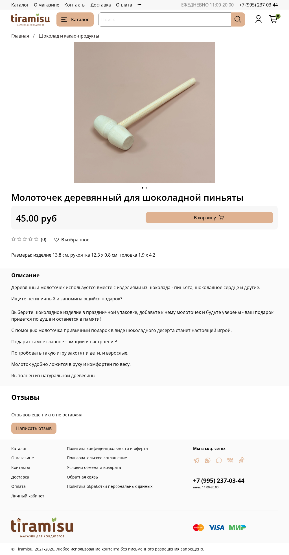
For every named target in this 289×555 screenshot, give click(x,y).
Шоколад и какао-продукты (69, 36)
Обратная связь (82, 477)
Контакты (75, 5)
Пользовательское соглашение (97, 457)
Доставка (101, 5)
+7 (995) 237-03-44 (258, 5)
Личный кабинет (27, 496)
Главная (20, 36)
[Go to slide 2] (146, 188)
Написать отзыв (34, 428)
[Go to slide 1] (142, 188)
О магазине (46, 5)
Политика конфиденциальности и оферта (107, 448)
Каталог (20, 5)
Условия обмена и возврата (94, 467)
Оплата (124, 5)
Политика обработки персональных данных (109, 486)
